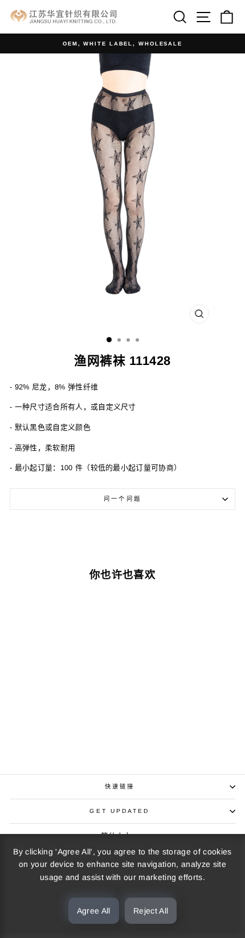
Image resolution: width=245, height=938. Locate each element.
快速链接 (119, 786)
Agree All (94, 910)
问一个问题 (122, 499)
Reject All (151, 910)
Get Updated (119, 811)
